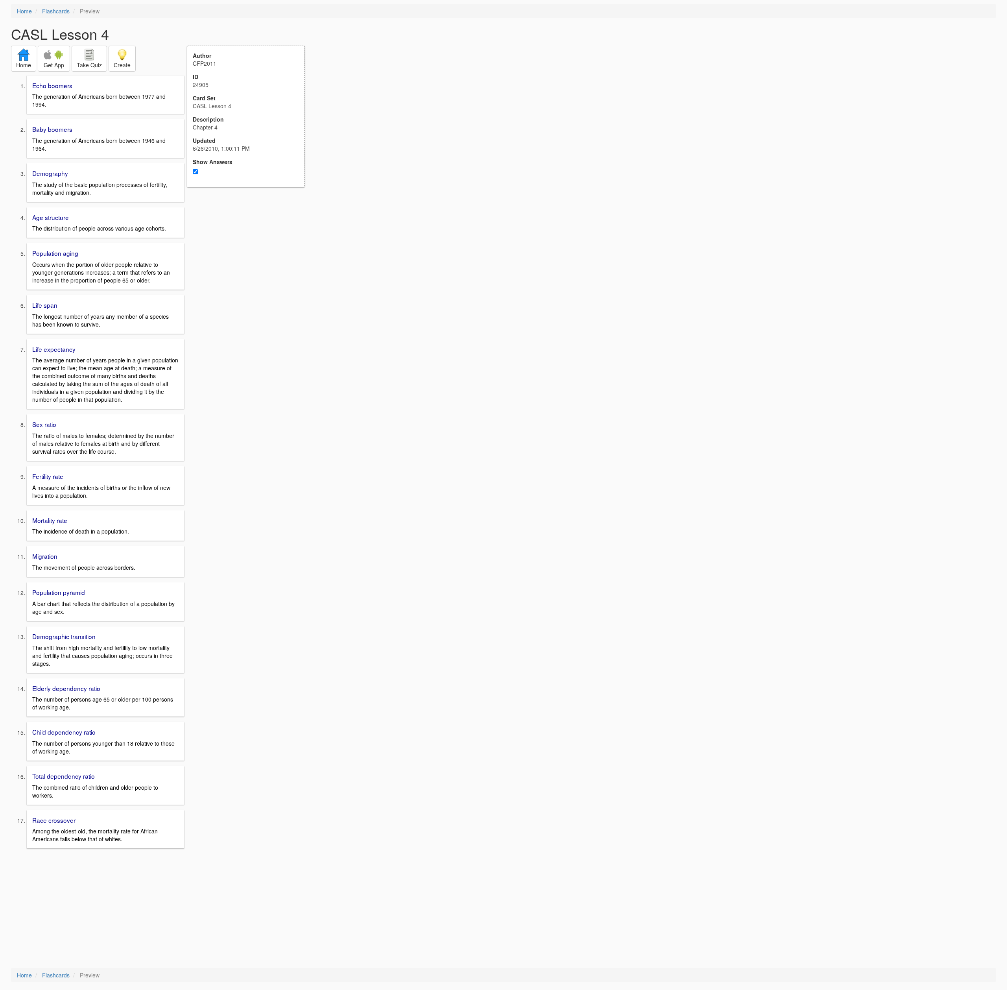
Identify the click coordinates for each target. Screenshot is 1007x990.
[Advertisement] (250, 264)
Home (24, 11)
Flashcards (56, 11)
